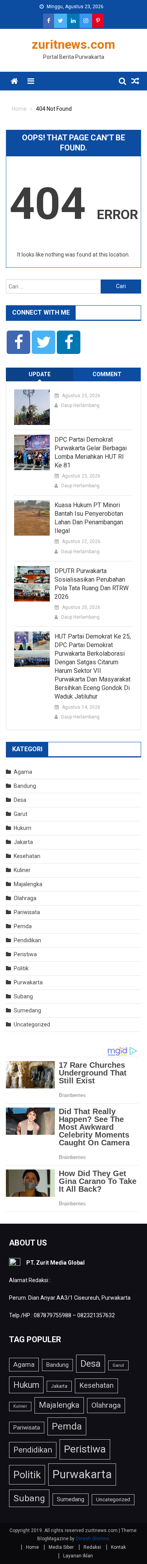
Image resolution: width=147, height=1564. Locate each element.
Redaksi (92, 1547)
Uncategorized (32, 1024)
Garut (20, 814)
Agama (23, 772)
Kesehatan (27, 856)
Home (32, 1547)
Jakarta (23, 842)
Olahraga (25, 898)
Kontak (118, 1547)
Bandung (25, 786)
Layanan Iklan (78, 1556)
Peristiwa (25, 954)
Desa (20, 800)
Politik (21, 968)
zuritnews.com (73, 44)
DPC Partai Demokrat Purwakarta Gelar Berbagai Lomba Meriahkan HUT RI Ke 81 (90, 452)
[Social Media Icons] (18, 342)
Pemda (23, 926)
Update (40, 374)
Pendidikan (27, 940)
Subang (23, 996)
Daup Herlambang (80, 405)
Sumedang (27, 1010)
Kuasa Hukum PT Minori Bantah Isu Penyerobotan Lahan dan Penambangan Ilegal (88, 517)
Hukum (22, 828)
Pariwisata (27, 912)
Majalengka (28, 884)
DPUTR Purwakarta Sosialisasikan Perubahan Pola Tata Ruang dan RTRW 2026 (91, 583)
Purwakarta (28, 982)
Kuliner (22, 870)
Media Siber (61, 1547)
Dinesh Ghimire (92, 1538)
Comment (107, 374)
